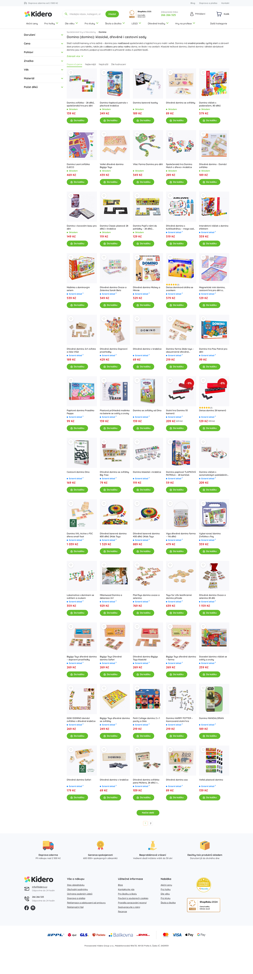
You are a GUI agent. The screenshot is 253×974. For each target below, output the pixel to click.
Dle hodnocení (118, 64)
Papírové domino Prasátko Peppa (80, 412)
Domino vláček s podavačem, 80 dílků (210, 104)
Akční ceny (32, 23)
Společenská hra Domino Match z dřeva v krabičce (179, 166)
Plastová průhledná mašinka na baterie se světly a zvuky (115, 412)
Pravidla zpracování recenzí (132, 902)
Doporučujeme (74, 64)
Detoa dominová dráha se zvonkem (179, 289)
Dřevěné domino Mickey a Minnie (146, 289)
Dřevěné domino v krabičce (147, 348)
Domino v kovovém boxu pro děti (82, 227)
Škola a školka (113, 23)
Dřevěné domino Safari (79, 779)
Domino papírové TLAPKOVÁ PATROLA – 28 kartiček (181, 473)
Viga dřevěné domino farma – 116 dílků (181, 535)
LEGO (135, 23)
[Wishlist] (71, 72)
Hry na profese (183, 23)
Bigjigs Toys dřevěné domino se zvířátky (115, 719)
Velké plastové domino (211, 779)
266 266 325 (168, 15)
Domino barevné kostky (145, 102)
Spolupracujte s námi (129, 907)
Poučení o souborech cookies (133, 898)
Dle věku (69, 23)
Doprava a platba (208, 3)
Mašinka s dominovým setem (78, 289)
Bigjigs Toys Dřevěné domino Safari (111, 658)
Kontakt (225, 3)
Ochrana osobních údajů (79, 893)
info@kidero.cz (39, 886)
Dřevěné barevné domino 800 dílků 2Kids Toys (113, 535)
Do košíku (79, 120)
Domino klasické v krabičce (147, 472)
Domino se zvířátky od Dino (147, 410)
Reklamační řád (75, 907)
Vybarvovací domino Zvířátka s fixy (210, 535)
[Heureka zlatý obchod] (203, 884)
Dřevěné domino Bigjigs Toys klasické (145, 658)
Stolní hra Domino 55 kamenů (177, 412)
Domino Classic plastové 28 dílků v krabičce (114, 227)
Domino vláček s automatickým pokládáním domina (213, 473)
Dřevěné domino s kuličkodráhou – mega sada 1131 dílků (180, 227)
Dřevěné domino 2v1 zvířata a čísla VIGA (81, 350)
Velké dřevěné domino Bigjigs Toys (111, 166)
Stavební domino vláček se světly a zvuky (213, 658)
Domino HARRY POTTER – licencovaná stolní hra (179, 719)
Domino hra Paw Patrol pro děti (213, 350)
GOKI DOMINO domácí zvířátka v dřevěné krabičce (81, 719)
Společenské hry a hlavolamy (81, 32)
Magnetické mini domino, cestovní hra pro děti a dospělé (212, 289)
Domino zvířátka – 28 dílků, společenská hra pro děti (81, 104)
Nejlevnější (90, 64)
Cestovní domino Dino (78, 472)
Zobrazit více (73, 56)
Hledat (112, 14)
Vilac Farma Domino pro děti (148, 164)
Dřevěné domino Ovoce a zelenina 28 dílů (212, 596)
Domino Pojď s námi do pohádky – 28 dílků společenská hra (145, 227)
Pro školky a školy (127, 893)
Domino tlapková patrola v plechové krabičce (114, 104)
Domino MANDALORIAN (211, 718)
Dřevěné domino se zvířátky (180, 102)
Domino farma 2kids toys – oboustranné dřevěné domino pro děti (180, 350)
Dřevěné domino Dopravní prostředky (113, 350)
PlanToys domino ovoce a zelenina (146, 596)
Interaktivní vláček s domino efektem (213, 227)
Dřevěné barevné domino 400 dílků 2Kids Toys (146, 535)
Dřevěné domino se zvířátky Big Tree (114, 473)
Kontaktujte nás (126, 889)
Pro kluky (90, 23)
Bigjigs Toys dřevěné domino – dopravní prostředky (82, 658)
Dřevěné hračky (156, 23)
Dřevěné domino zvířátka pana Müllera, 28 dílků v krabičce (146, 781)
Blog (193, 3)
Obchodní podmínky (77, 889)
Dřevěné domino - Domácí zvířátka (213, 166)
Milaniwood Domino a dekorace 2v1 (111, 596)
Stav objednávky (75, 885)
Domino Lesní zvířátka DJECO (78, 166)
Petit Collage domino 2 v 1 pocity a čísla (146, 719)
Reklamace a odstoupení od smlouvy (86, 902)
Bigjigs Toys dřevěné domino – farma (181, 658)
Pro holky (49, 23)
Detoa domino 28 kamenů (212, 410)
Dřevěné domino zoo (177, 779)
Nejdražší (103, 64)
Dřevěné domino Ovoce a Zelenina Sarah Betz (113, 289)
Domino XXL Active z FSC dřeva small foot (80, 535)
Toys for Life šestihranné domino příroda (179, 596)
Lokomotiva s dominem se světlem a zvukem (80, 596)
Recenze (122, 911)
